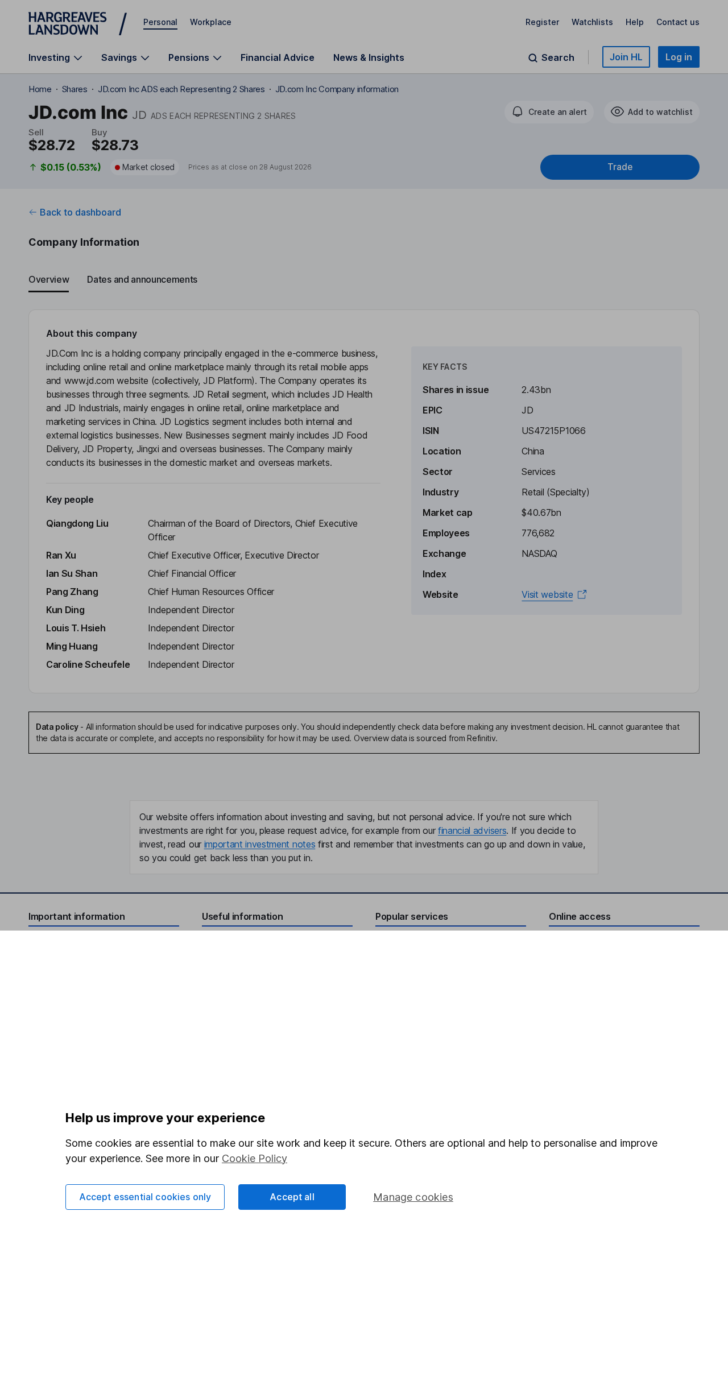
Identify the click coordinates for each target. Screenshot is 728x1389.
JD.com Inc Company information (337, 89)
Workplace (210, 22)
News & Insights (368, 57)
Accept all (292, 1196)
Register (542, 22)
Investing (49, 57)
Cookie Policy (254, 1158)
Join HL (626, 57)
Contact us (678, 22)
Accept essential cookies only (145, 1196)
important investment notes (260, 844)
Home (40, 89)
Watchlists (592, 22)
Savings (119, 57)
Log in (678, 57)
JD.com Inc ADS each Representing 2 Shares (181, 89)
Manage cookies (413, 1197)
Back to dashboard (80, 212)
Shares (75, 89)
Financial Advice (278, 57)
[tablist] (364, 279)
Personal (160, 22)
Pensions (188, 57)
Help (635, 22)
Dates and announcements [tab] (142, 279)
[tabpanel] (364, 501)
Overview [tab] (48, 279)
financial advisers (472, 830)
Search (557, 57)
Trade (619, 167)
